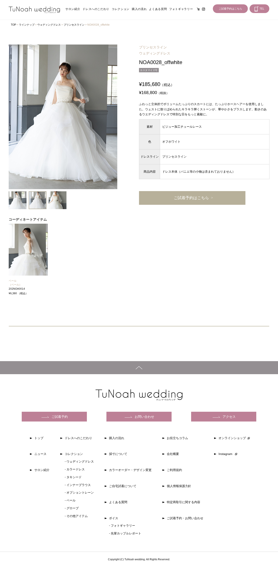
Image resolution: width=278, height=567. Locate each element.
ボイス (113, 518)
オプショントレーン (80, 492)
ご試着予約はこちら (230, 8)
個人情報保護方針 (179, 486)
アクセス (229, 416)
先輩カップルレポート (126, 533)
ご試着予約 (59, 416)
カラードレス (75, 469)
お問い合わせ (144, 416)
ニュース (40, 454)
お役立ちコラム (177, 438)
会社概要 (173, 454)
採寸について (118, 454)
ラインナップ (27, 24)
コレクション (120, 9)
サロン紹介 (72, 9)
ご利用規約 (174, 470)
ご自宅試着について (122, 486)
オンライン (198, 9)
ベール (13, 280)
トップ (38, 438)
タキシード (74, 477)
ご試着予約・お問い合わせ (185, 518)
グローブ (72, 508)
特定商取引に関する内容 (183, 502)
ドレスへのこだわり (96, 9)
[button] (12, 116)
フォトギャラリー (181, 9)
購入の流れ (139, 9)
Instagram (203, 9)
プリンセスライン (74, 24)
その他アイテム (77, 516)
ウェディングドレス (49, 24)
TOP (13, 24)
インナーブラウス (78, 485)
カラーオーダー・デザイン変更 (130, 470)
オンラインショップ (232, 438)
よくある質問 (158, 9)
